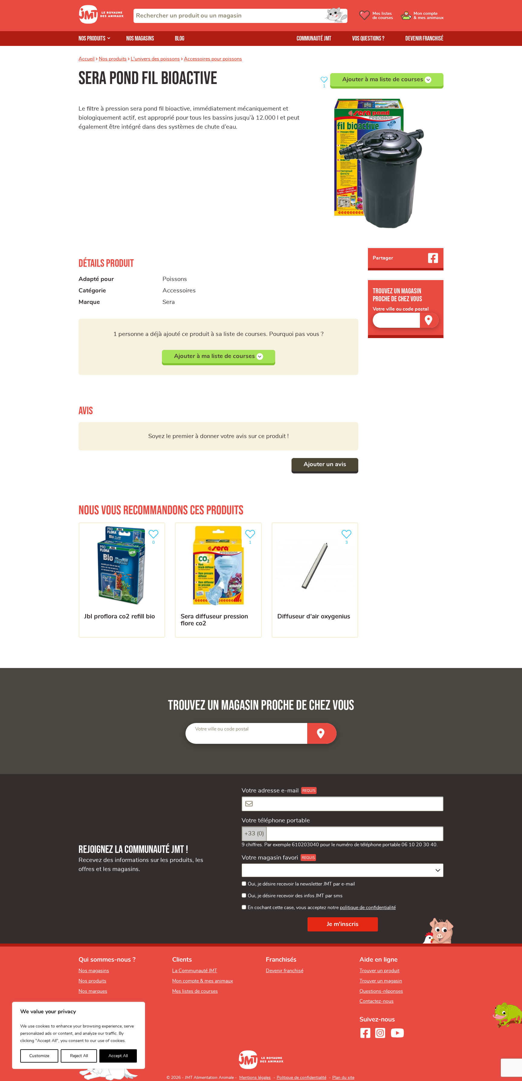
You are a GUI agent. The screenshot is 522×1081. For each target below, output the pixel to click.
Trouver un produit (379, 970)
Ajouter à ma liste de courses (382, 79)
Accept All (118, 1056)
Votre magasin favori (270, 858)
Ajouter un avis (325, 464)
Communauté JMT (314, 38)
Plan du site (343, 1078)
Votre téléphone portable (276, 821)
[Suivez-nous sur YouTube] (397, 1033)
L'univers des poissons (155, 58)
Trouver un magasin (380, 981)
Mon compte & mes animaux (202, 981)
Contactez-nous (376, 1001)
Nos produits (92, 38)
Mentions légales (255, 1078)
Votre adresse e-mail (270, 791)
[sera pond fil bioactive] (378, 163)
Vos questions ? (368, 38)
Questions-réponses (381, 991)
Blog (179, 38)
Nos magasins (140, 38)
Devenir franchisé (424, 38)
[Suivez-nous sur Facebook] (365, 1033)
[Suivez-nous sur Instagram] (380, 1033)
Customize (39, 1056)
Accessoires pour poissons (213, 58)
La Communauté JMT (194, 970)
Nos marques (93, 991)
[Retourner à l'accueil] (101, 22)
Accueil (87, 58)
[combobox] (240, 16)
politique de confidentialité (368, 907)
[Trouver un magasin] (429, 320)
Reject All (79, 1056)
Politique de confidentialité (301, 1078)
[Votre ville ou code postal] (406, 320)
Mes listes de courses (195, 991)
